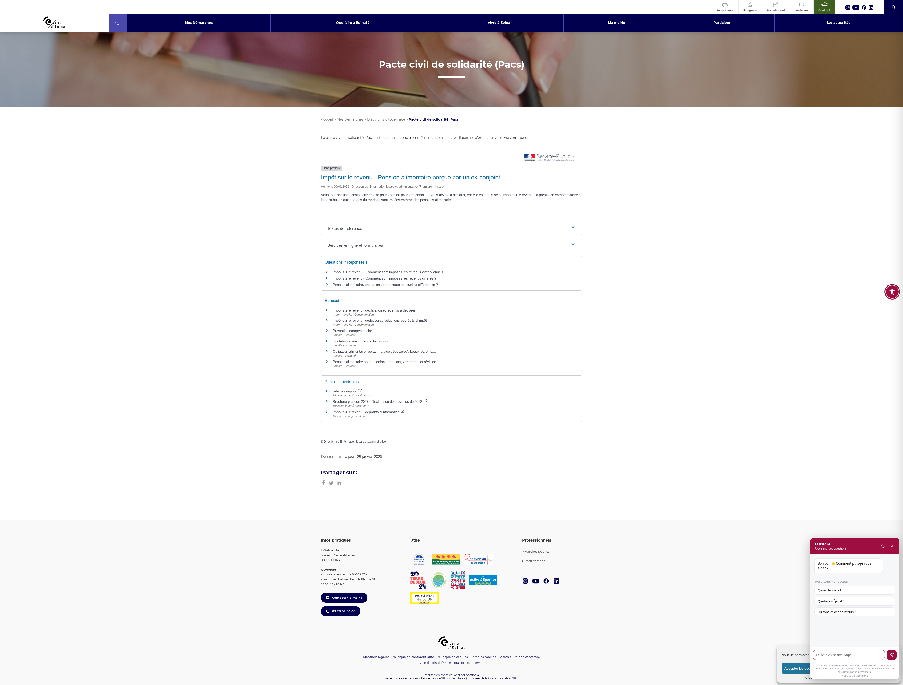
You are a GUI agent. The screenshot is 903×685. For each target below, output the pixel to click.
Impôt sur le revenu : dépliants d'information (366, 412)
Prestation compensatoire (353, 331)
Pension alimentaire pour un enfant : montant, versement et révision (384, 362)
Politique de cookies (452, 657)
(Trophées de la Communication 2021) (492, 678)
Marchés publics (536, 551)
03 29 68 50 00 (343, 611)
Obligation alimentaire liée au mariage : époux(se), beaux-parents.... (384, 351)
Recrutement (534, 561)
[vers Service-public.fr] (549, 158)
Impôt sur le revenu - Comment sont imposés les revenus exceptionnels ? (389, 272)
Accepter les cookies (800, 668)
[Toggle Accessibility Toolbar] (892, 292)
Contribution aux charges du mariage (361, 341)
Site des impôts (345, 391)
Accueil (327, 119)
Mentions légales (376, 657)
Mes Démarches (350, 119)
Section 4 (472, 675)
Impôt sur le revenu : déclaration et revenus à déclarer (374, 310)
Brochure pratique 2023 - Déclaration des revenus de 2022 (378, 402)
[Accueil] (118, 23)
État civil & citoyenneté (386, 119)
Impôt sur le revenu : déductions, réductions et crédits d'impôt (380, 320)
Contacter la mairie (347, 597)
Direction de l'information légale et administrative (355, 441)
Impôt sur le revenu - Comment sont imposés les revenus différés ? (384, 278)
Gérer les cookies (483, 657)
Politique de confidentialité (413, 657)
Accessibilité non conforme (519, 657)
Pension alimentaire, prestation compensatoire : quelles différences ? (385, 285)
